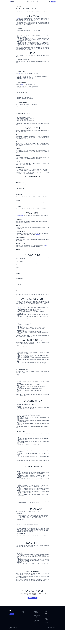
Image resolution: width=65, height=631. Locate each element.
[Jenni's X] (53, 627)
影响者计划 (47, 616)
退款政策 (46, 622)
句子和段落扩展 (36, 617)
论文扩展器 (35, 616)
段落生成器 (35, 621)
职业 (46, 614)
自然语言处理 (19, 319)
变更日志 (46, 611)
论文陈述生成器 (36, 612)
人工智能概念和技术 (38, 234)
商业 (20, 73)
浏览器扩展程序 (36, 611)
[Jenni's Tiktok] (51, 627)
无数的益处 (24, 468)
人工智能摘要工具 (36, 620)
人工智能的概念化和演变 (19, 215)
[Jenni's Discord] (54, 627)
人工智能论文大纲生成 (37, 615)
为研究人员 (23, 612)
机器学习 (46, 245)
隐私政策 (46, 620)
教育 (22, 84)
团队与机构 (23, 611)
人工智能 (17, 18)
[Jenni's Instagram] (48, 627)
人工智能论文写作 (36, 619)
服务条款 (46, 619)
